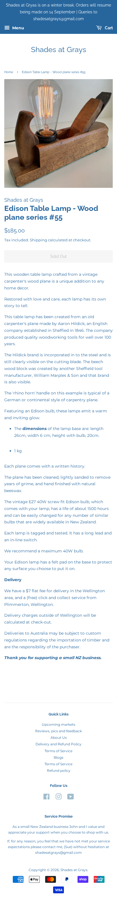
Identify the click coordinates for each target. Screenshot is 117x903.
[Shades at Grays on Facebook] (46, 798)
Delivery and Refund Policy (58, 744)
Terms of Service (58, 751)
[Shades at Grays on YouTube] (70, 798)
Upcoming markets (58, 724)
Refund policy (58, 770)
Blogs (58, 757)
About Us (59, 737)
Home (8, 72)
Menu (17, 28)
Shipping (38, 240)
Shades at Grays (58, 49)
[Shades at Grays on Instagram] (58, 798)
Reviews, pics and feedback (58, 731)
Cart (108, 28)
